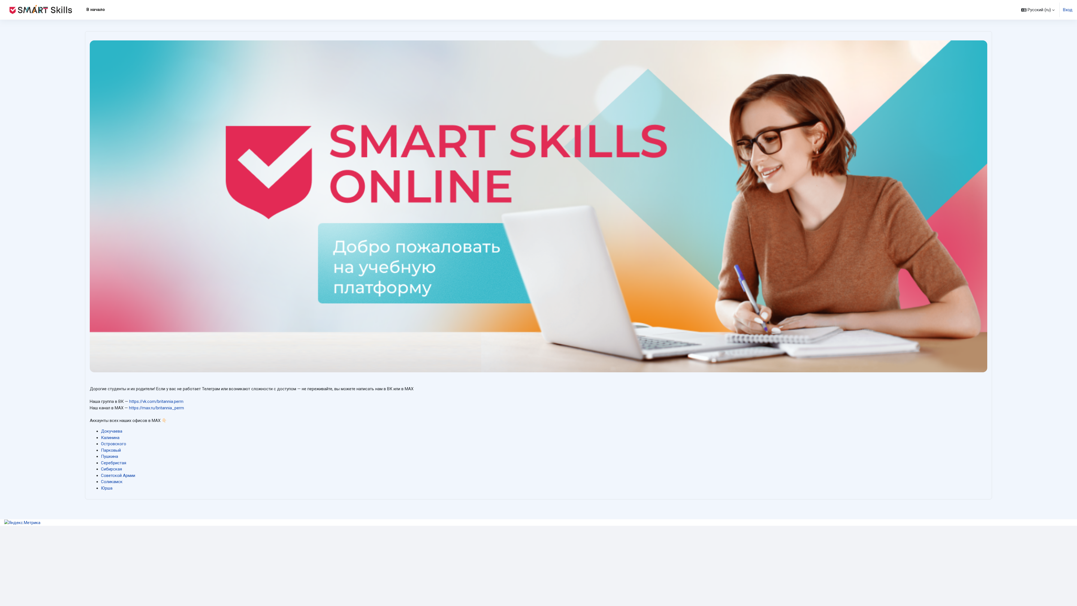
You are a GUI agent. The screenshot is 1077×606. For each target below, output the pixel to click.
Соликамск (112, 481)
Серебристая (113, 462)
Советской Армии (118, 475)
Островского (113, 443)
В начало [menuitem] (95, 9)
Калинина (110, 437)
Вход (1068, 9)
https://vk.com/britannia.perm (156, 401)
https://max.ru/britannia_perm (156, 407)
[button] (1038, 10)
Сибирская (111, 469)
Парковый (111, 450)
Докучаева (111, 431)
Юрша (106, 488)
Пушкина (109, 456)
